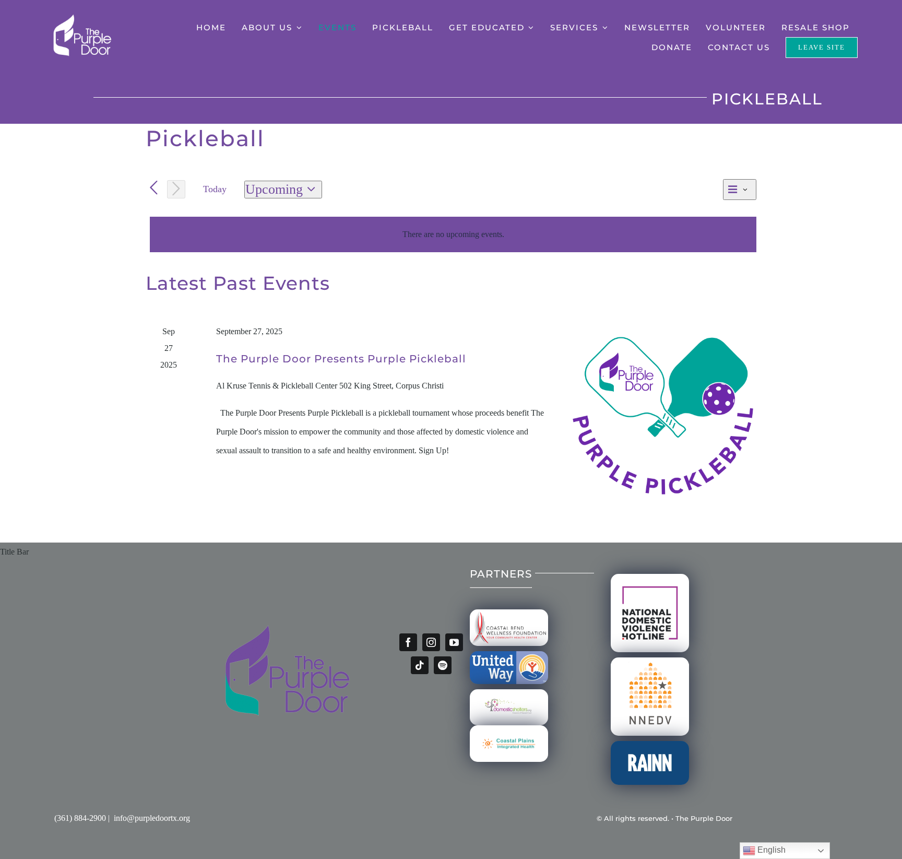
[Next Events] (176, 189)
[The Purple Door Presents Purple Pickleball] (662, 415)
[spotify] (443, 665)
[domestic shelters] (509, 693)
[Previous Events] (154, 188)
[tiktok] (420, 665)
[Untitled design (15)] (509, 729)
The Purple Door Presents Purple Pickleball (341, 358)
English (770, 849)
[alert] (453, 234)
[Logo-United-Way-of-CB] (509, 655)
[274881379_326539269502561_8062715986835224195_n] (650, 577)
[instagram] (431, 642)
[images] (650, 661)
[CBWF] (509, 613)
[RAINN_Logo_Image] (650, 744)
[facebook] (408, 642)
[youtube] (454, 642)
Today (215, 189)
